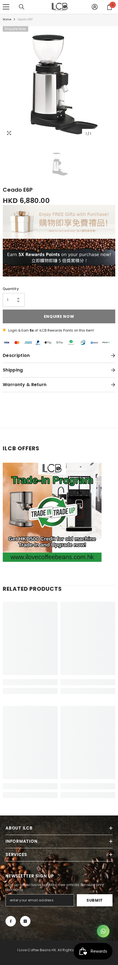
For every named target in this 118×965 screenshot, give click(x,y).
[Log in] (94, 6)
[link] (30, 682)
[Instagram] (25, 921)
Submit (94, 900)
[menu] (6, 7)
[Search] (21, 7)
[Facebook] (10, 921)
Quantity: (11, 288)
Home (7, 19)
